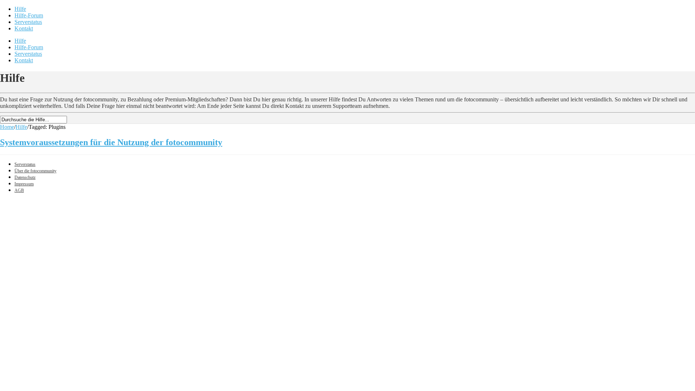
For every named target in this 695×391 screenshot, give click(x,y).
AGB (19, 190)
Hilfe (20, 9)
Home (7, 127)
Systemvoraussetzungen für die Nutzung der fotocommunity (111, 142)
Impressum (24, 183)
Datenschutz (24, 177)
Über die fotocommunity (35, 170)
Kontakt (23, 28)
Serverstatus (28, 22)
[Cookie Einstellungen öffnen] (54, 251)
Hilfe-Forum (28, 15)
